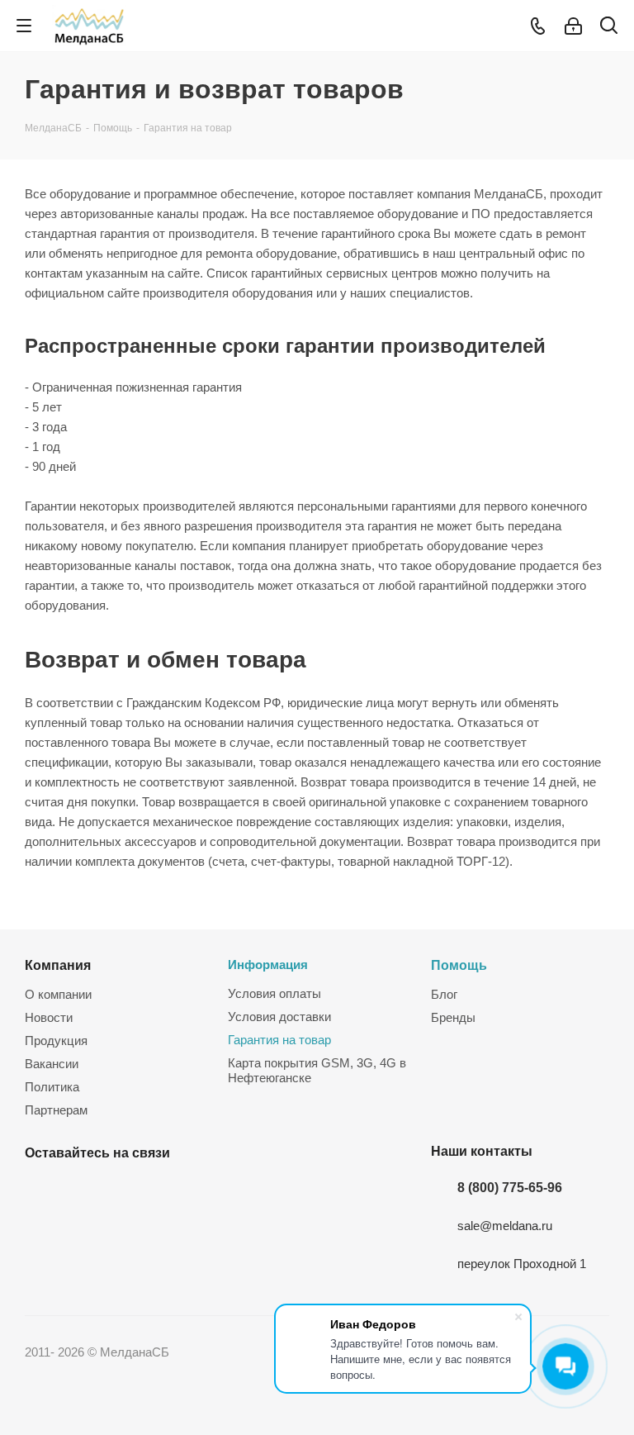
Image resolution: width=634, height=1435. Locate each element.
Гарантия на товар (279, 1040)
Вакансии (51, 1064)
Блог (444, 994)
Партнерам (56, 1110)
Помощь (459, 964)
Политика (52, 1087)
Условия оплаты (274, 993)
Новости (49, 1017)
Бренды (453, 1017)
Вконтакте (41, 1191)
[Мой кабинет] (573, 26)
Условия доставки (279, 1017)
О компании (58, 994)
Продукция (56, 1040)
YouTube (82, 1191)
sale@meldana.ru (504, 1226)
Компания (58, 964)
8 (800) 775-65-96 (509, 1187)
